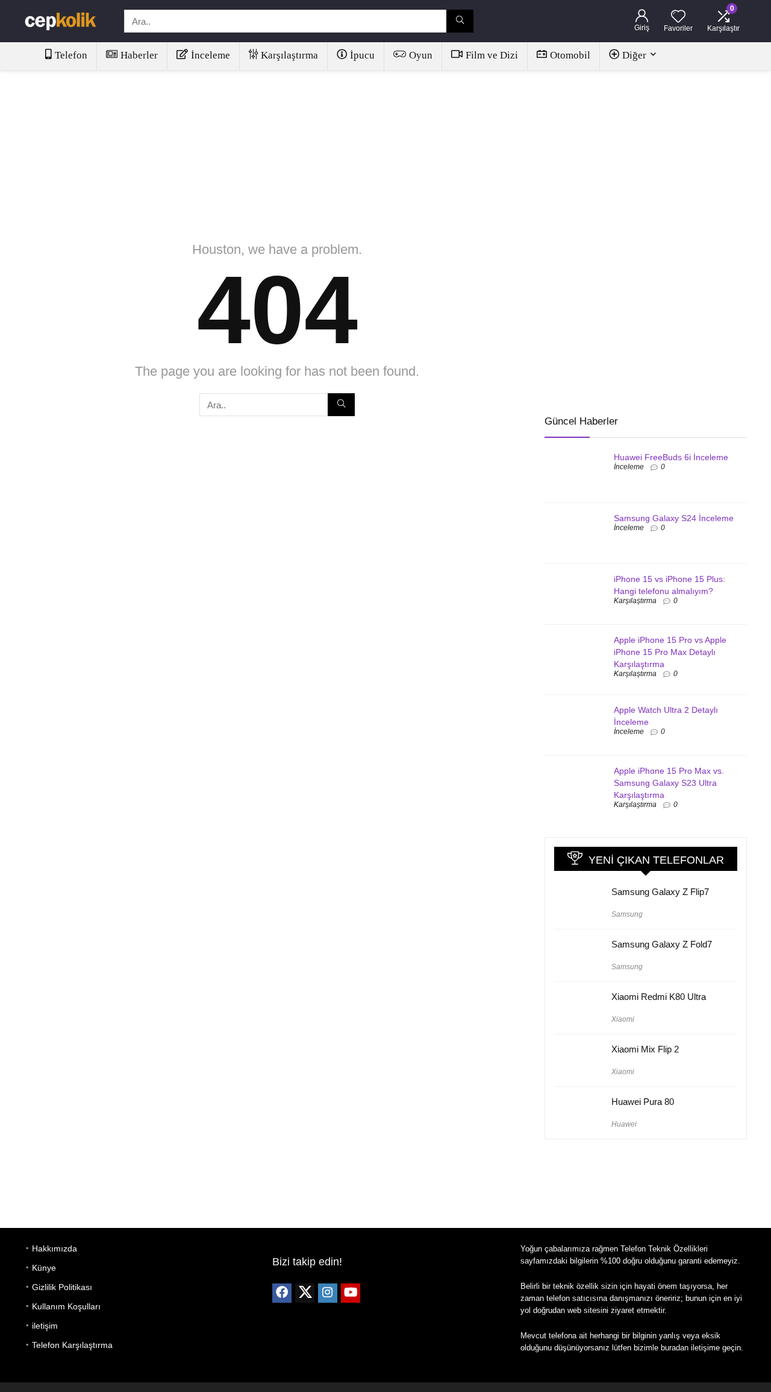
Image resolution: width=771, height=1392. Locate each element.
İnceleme (210, 55)
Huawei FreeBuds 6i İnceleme (671, 457)
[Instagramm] (327, 1293)
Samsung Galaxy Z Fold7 (661, 944)
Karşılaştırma (289, 55)
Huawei (624, 1124)
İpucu (362, 55)
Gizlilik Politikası (62, 1287)
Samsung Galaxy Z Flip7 (660, 892)
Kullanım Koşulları (66, 1306)
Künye (44, 1268)
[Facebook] (282, 1293)
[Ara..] (459, 21)
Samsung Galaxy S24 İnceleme (674, 518)
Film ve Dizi (492, 55)
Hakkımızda (54, 1248)
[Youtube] (350, 1293)
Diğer (634, 55)
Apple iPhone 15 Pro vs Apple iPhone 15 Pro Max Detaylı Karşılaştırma (670, 652)
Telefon (71, 55)
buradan (674, 1347)
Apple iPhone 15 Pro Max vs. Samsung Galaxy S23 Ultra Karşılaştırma (669, 783)
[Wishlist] (678, 17)
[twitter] (304, 1293)
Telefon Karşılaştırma (72, 1345)
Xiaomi (622, 1019)
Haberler (139, 55)
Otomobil (570, 55)
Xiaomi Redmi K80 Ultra (658, 997)
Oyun (420, 55)
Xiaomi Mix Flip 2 (645, 1049)
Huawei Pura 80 (642, 1101)
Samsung (627, 914)
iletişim (45, 1325)
